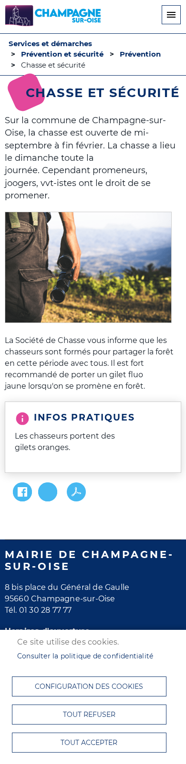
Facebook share (22, 491)
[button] (88, 268)
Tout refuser (89, 714)
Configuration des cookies (89, 686)
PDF (76, 491)
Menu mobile (171, 14)
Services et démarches (50, 43)
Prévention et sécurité (62, 54)
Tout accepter (89, 742)
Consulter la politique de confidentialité (85, 656)
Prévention (140, 54)
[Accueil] (53, 17)
